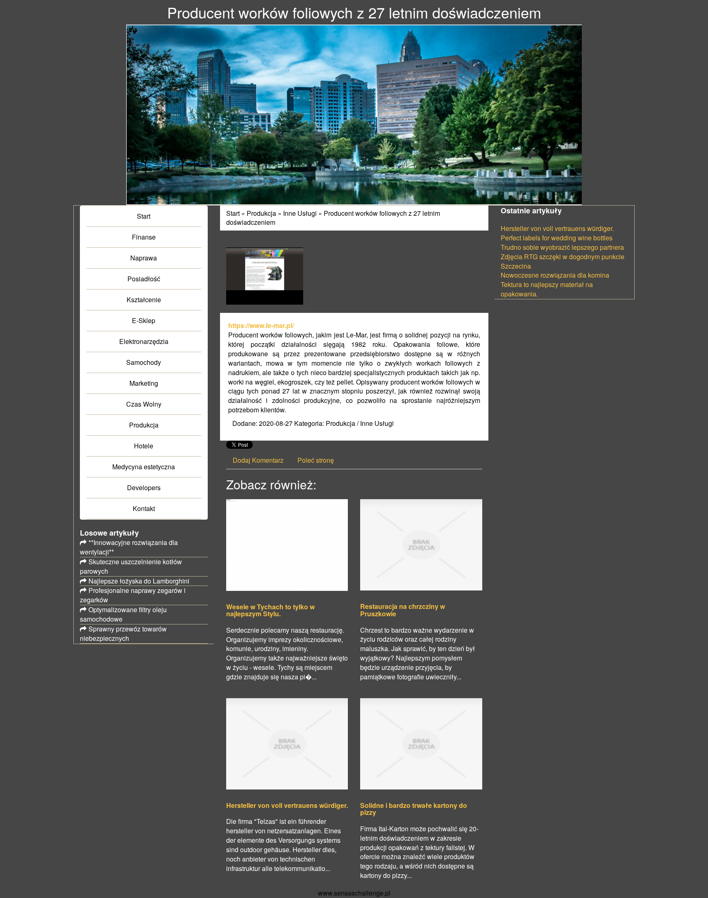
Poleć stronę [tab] (315, 460)
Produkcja (261, 213)
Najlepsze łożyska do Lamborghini (138, 581)
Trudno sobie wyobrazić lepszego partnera (562, 247)
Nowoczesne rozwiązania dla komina (555, 275)
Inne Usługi (300, 213)
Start (233, 213)
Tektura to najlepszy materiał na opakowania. (547, 289)
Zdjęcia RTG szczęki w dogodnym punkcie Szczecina (562, 261)
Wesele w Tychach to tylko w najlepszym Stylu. (270, 610)
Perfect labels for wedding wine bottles (557, 237)
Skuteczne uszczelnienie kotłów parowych (131, 566)
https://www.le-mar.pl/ (261, 325)
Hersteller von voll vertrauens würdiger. (287, 805)
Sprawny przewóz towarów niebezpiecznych (123, 633)
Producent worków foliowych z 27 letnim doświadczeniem (333, 217)
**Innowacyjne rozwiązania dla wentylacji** (129, 547)
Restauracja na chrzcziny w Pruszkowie (402, 610)
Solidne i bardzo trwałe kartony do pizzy (413, 809)
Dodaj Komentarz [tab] (258, 460)
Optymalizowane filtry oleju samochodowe (123, 614)
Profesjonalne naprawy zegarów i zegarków (133, 595)
